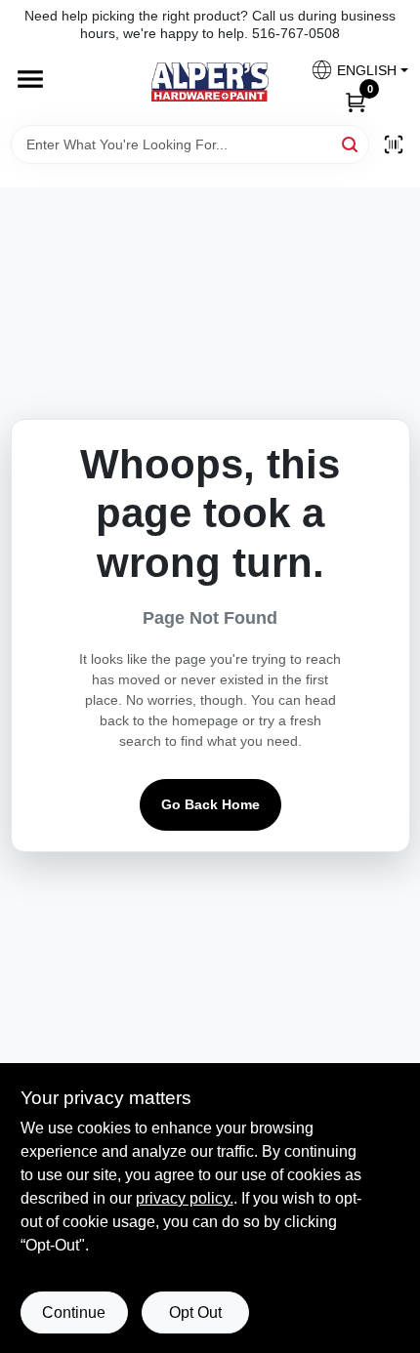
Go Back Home (210, 804)
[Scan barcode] (393, 144)
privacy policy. (184, 1198)
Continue (73, 1312)
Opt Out (195, 1312)
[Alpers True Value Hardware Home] (210, 82)
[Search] (351, 143)
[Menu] (30, 80)
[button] (352, 70)
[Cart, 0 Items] (355, 100)
